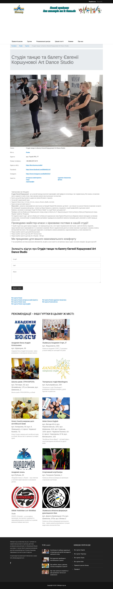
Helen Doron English (50, 421)
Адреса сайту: (14, 165)
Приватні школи (17, 41)
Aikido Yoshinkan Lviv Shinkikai (23, 510)
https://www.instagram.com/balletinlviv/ (38, 174)
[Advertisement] (56, 26)
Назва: (12, 148)
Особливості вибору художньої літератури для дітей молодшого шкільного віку (60, 552)
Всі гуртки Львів (79, 557)
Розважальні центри (43, 41)
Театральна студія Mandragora (55, 382)
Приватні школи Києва (81, 565)
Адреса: (12, 156)
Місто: (12, 152)
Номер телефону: (15, 161)
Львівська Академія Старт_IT (54, 343)
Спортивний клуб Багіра (52, 472)
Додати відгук (17, 288)
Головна (13, 46)
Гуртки (29, 41)
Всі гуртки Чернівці (80, 554)
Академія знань (18, 472)
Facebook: (13, 169)
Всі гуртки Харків (79, 550)
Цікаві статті (59, 41)
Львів (20, 46)
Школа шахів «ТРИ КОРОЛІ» (23, 382)
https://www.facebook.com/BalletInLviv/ (38, 169)
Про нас (80, 41)
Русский (99, 1)
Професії (77, 569)
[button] (17, 111)
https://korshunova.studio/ (34, 165)
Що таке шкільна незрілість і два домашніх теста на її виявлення (59, 573)
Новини (70, 41)
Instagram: (13, 174)
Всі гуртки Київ (79, 561)
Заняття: (12, 178)
